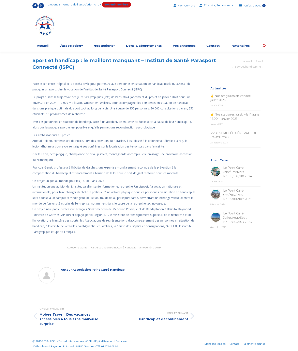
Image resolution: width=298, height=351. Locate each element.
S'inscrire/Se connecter (219, 5)
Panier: (253, 5)
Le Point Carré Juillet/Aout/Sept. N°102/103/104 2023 (237, 218)
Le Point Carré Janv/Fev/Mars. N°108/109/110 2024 (237, 172)
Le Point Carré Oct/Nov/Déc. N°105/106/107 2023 (237, 195)
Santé (84, 247)
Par (113, 247)
